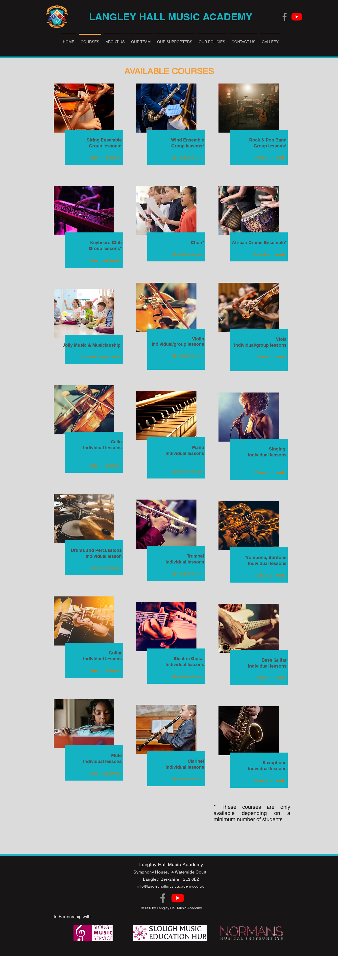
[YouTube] (296, 17)
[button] (141, 39)
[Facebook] (284, 17)
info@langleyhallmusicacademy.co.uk (170, 886)
